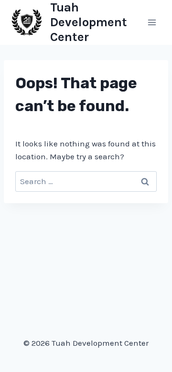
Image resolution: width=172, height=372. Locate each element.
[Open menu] (152, 22)
